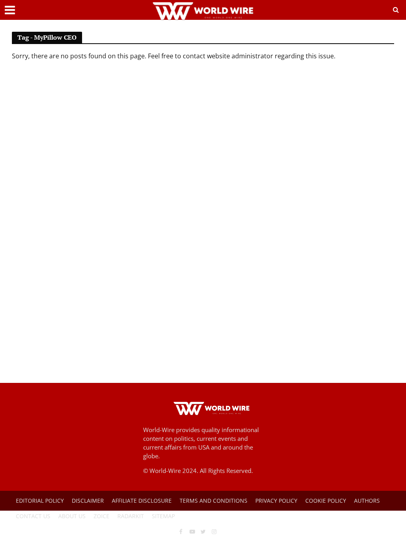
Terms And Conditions (213, 500)
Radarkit (130, 516)
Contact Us (33, 516)
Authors (367, 500)
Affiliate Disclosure (142, 500)
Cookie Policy (325, 500)
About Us (72, 516)
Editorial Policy (40, 500)
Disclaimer (88, 500)
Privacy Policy (276, 500)
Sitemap (163, 516)
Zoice (101, 516)
